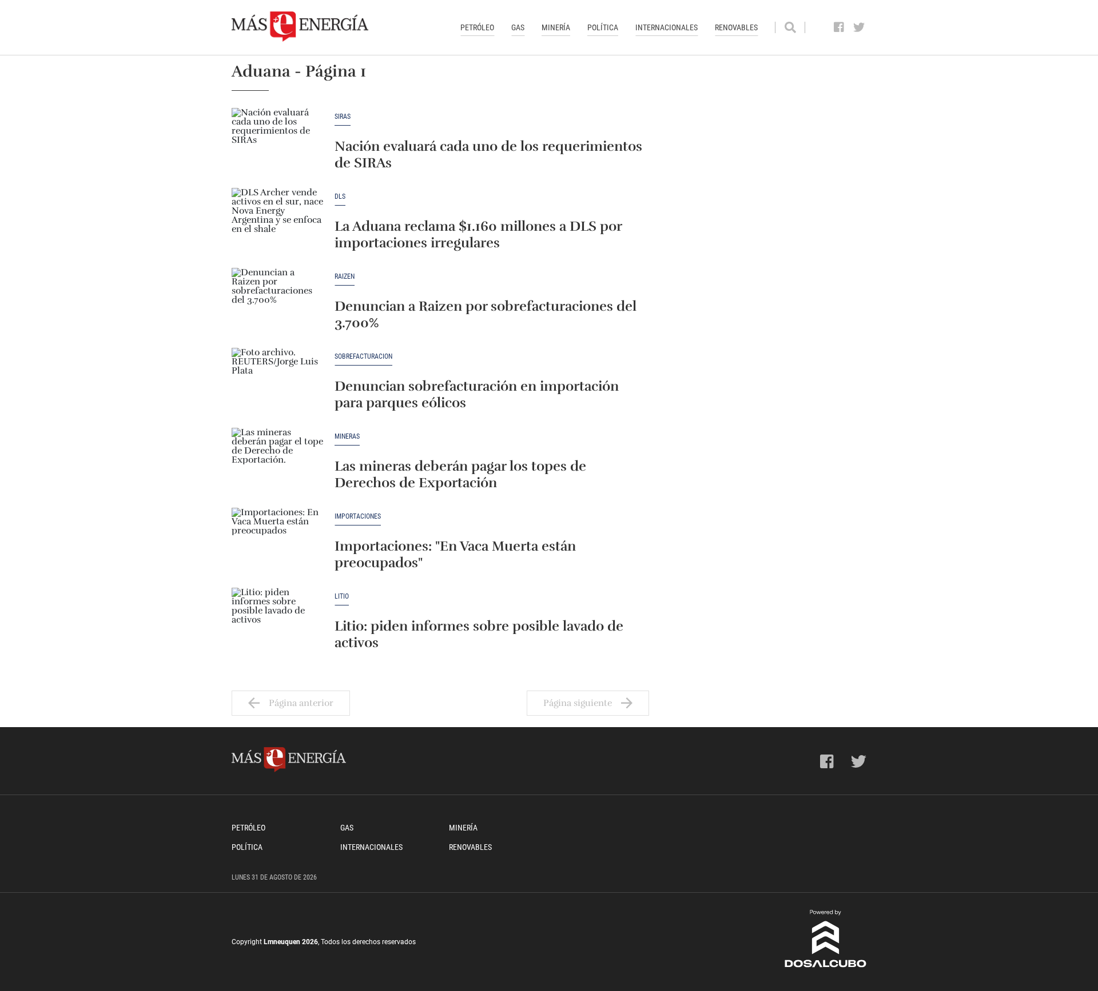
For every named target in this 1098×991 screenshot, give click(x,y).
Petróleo (477, 27)
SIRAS (343, 117)
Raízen (345, 276)
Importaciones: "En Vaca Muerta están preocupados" (455, 554)
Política (602, 27)
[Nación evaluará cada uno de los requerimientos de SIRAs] (277, 142)
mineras (347, 436)
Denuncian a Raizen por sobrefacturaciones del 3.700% (485, 314)
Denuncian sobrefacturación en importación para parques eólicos (477, 394)
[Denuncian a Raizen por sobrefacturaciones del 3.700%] (277, 302)
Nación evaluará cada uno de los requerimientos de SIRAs (488, 154)
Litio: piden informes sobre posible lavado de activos (479, 634)
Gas (517, 27)
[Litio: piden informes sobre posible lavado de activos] (277, 622)
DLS (340, 196)
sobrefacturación (363, 356)
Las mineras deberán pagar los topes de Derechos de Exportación (460, 474)
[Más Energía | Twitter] (859, 27)
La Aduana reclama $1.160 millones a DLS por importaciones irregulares (478, 234)
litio (342, 596)
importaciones (358, 516)
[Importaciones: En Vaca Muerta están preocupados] (277, 542)
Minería (556, 27)
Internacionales (666, 27)
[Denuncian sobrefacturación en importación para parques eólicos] (277, 382)
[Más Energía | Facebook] (839, 27)
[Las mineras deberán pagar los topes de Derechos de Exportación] (277, 462)
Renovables (736, 27)
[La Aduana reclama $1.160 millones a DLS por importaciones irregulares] (277, 222)
